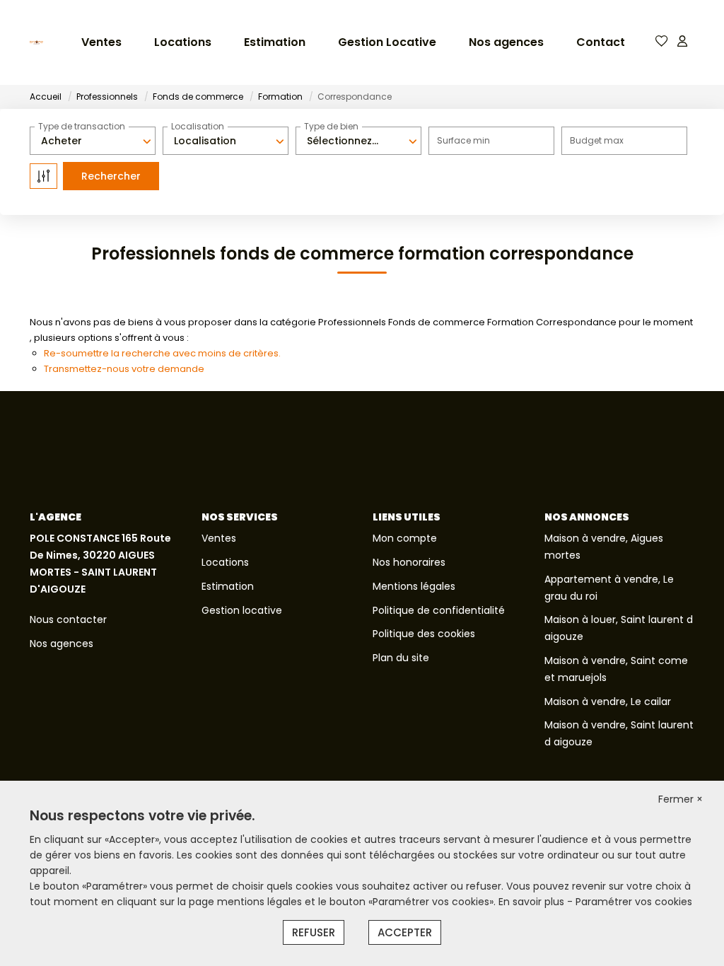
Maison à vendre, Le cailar (607, 701)
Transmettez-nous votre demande (124, 369)
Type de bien (331, 126)
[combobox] (92, 140)
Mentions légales (414, 586)
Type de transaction (81, 126)
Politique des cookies (424, 634)
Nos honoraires (409, 562)
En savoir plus (532, 902)
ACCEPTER (405, 932)
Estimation (274, 42)
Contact (600, 42)
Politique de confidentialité (439, 610)
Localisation (197, 126)
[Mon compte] (682, 42)
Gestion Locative (387, 42)
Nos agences (506, 42)
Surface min (463, 140)
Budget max (597, 140)
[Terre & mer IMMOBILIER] (36, 42)
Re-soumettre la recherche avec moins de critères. (162, 353)
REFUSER (313, 932)
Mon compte (405, 538)
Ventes (101, 42)
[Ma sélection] (661, 42)
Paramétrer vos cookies (634, 902)
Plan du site (401, 658)
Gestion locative (242, 610)
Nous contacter (68, 619)
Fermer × (680, 799)
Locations (182, 42)
